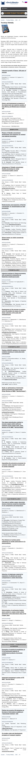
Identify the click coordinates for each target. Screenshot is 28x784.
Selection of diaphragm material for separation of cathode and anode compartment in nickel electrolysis (12, 576)
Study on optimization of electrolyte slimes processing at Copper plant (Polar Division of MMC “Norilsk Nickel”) (14, 389)
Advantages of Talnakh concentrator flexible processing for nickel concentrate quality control (12, 169)
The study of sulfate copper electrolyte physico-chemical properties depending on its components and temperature (13, 504)
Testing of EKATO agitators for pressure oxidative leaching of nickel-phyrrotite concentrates (14, 352)
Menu (5, 8)
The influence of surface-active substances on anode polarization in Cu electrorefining (13, 541)
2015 (16, 20)
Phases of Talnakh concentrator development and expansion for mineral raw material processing (13, 134)
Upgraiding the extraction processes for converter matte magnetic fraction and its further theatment (14, 464)
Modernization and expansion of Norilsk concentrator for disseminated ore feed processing (14, 206)
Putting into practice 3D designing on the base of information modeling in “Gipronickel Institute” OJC (13, 712)
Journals (3, 20)
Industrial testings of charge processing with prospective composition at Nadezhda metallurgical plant (14, 275)
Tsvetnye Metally (10, 20)
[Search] (23, 2)
